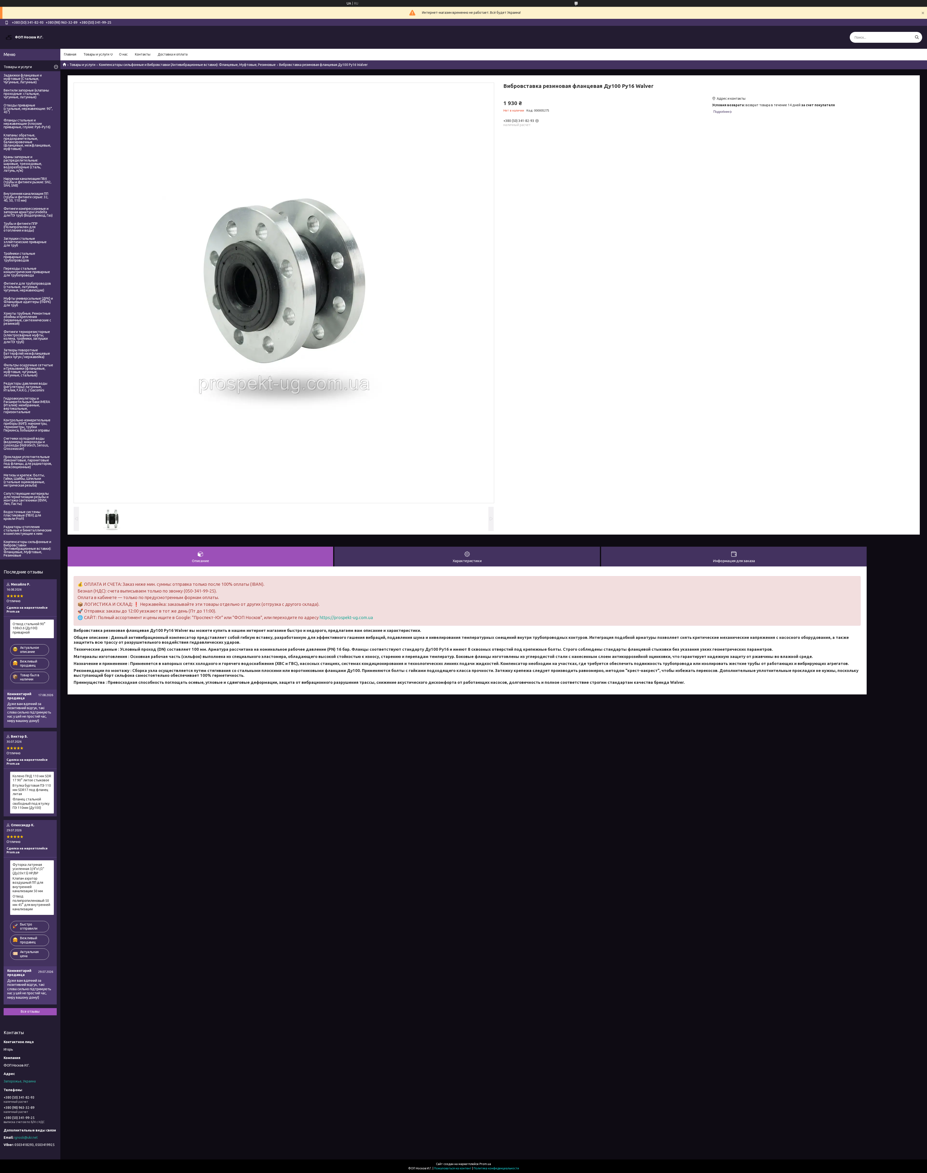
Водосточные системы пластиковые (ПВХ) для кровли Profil (22, 515)
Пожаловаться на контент (452, 1168)
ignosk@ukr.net (26, 1137)
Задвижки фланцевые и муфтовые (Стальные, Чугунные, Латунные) (23, 78)
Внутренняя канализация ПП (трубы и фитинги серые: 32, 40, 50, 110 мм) (26, 197)
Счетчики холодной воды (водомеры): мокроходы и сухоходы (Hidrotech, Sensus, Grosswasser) (26, 444)
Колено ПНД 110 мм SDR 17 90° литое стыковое (32, 778)
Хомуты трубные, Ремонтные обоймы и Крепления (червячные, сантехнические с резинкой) (27, 318)
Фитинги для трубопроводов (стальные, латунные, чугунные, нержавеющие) (27, 287)
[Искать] (916, 37)
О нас (123, 54)
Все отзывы (30, 1011)
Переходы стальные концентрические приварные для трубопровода (27, 272)
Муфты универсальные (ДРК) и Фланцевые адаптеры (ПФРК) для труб (28, 302)
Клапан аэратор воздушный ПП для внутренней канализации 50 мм (28, 884)
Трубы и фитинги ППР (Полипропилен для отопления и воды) (21, 227)
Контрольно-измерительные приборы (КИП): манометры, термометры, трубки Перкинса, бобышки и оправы (27, 425)
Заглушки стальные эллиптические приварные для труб (25, 242)
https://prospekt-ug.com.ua (346, 617)
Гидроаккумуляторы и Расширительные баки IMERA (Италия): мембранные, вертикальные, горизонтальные (27, 405)
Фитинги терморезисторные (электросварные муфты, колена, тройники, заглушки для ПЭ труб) (27, 337)
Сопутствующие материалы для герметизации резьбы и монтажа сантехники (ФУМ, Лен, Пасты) (26, 499)
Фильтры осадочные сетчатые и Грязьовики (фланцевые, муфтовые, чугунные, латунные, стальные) (28, 370)
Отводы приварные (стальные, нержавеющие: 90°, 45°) (28, 108)
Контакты (142, 54)
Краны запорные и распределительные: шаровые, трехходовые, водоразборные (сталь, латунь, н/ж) (23, 163)
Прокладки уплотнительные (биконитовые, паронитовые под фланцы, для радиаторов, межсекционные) (28, 462)
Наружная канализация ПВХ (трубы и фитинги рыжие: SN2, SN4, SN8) (27, 182)
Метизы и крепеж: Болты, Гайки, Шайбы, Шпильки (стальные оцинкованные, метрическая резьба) (24, 480)
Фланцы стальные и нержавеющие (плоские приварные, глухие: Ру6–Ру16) (27, 123)
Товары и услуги (96, 54)
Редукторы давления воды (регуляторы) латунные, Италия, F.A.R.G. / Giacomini (25, 387)
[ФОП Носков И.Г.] (9, 37)
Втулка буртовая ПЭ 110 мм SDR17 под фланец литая (32, 790)
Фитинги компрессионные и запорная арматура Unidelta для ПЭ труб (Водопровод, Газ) (28, 212)
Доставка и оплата (173, 54)
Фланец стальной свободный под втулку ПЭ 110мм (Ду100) (31, 803)
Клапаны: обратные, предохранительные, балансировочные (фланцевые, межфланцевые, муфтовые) (27, 142)
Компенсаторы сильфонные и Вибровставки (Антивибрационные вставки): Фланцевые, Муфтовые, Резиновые (187, 65)
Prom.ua (485, 1164)
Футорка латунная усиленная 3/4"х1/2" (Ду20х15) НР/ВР (28, 869)
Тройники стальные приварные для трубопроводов (19, 257)
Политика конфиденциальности (496, 1168)
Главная (70, 54)
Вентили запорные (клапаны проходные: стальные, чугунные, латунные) (26, 93)
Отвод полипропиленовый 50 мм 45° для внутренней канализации (31, 902)
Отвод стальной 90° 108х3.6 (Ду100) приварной (29, 628)
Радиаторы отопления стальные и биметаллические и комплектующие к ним (28, 530)
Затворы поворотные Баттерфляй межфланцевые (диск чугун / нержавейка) (27, 353)
